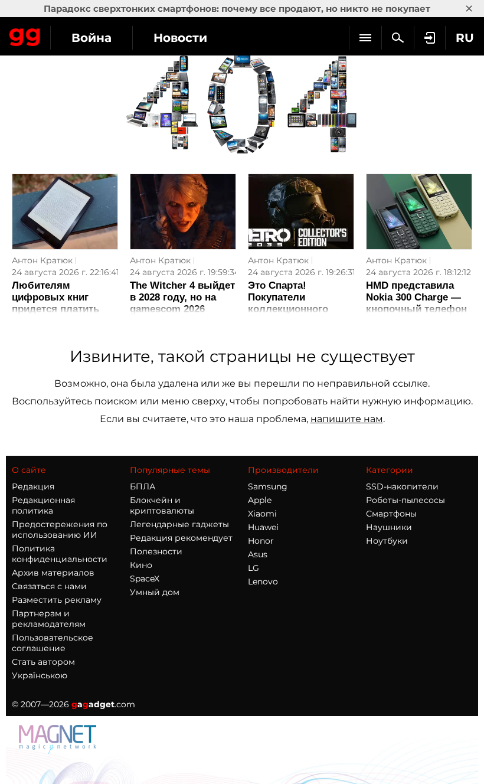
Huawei (263, 527)
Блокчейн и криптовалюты (162, 505)
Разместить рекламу (57, 599)
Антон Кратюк (42, 260)
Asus (257, 554)
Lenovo (263, 581)
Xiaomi (262, 513)
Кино (141, 565)
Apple (260, 500)
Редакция (33, 486)
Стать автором (43, 661)
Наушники (389, 527)
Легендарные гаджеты (179, 524)
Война (91, 38)
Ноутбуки (387, 540)
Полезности (156, 551)
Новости (180, 38)
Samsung (267, 486)
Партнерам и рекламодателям (49, 618)
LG (253, 568)
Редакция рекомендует (181, 538)
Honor (261, 540)
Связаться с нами (49, 586)
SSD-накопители (402, 486)
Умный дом (154, 592)
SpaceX (144, 578)
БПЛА (142, 486)
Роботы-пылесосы (405, 500)
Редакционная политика (43, 505)
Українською (39, 675)
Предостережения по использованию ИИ (59, 529)
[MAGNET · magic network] (59, 750)
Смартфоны (391, 513)
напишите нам (346, 418)
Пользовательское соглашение (52, 643)
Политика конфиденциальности (59, 553)
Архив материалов (53, 572)
